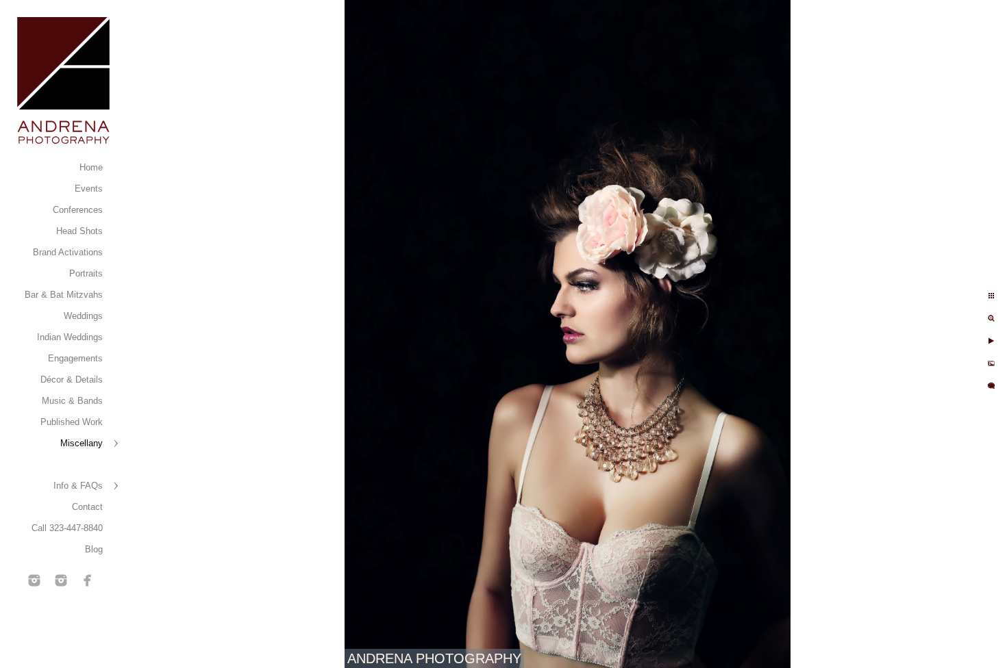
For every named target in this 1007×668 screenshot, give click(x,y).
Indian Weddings (70, 337)
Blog (94, 549)
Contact (87, 507)
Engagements (75, 358)
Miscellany (81, 443)
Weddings (83, 316)
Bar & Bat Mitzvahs (64, 295)
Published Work (71, 422)
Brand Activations (68, 252)
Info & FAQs (78, 485)
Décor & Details (71, 379)
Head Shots (79, 231)
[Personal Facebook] (87, 580)
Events (89, 188)
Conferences (78, 210)
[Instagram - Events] (34, 580)
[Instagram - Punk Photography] (61, 580)
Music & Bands (72, 401)
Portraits (86, 273)
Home (91, 167)
